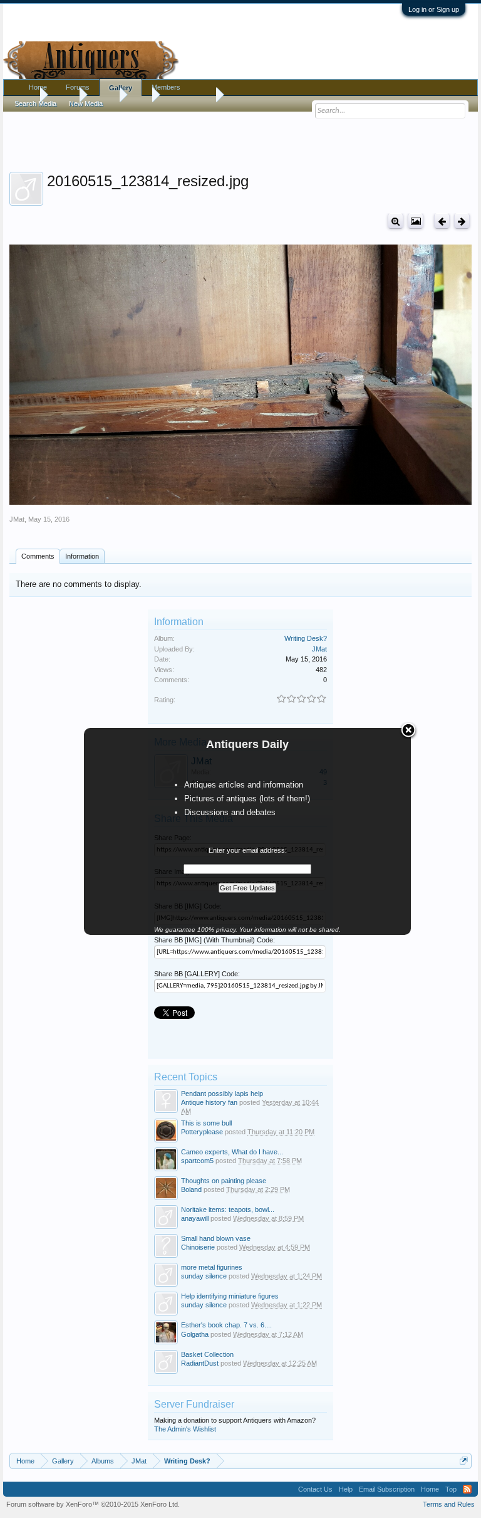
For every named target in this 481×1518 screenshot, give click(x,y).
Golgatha (195, 1334)
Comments (37, 556)
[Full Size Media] (395, 221)
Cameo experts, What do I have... (232, 1152)
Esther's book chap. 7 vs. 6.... (226, 1325)
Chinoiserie (198, 1247)
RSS (467, 1489)
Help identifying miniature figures (230, 1296)
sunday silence (204, 1276)
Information (82, 556)
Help (346, 1489)
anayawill (195, 1218)
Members (166, 87)
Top (451, 1489)
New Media (86, 103)
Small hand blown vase (216, 1238)
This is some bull (206, 1123)
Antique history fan (209, 1102)
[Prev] (442, 221)
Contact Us (315, 1489)
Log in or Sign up (433, 9)
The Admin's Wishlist (185, 1429)
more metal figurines (211, 1267)
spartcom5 (197, 1160)
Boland (191, 1189)
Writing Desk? (305, 638)
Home (38, 87)
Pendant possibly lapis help (222, 1093)
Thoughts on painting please (223, 1180)
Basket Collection (207, 1354)
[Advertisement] (240, 137)
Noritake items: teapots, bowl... (227, 1209)
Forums (78, 87)
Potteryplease (202, 1132)
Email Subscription (387, 1489)
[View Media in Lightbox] (415, 221)
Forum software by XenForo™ (93, 1504)
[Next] (462, 221)
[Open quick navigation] (464, 1461)
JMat (16, 519)
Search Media (35, 103)
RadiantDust (200, 1363)
